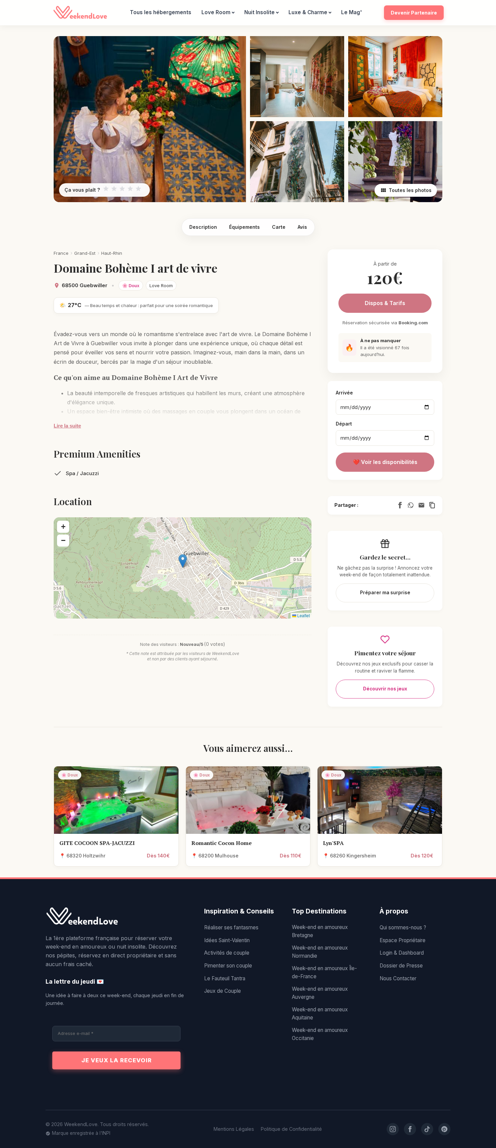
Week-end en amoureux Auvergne (320, 993)
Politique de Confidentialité (291, 1129)
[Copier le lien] (432, 505)
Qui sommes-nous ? (403, 927)
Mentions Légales (234, 1129)
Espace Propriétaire (402, 940)
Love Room (215, 12)
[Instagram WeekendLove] (393, 1129)
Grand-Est (84, 253)
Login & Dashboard (402, 953)
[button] (182, 561)
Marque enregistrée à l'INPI (81, 1133)
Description (203, 227)
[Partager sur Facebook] (399, 505)
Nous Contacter (398, 978)
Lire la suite (67, 426)
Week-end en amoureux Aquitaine (320, 1013)
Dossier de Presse (401, 965)
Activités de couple (226, 953)
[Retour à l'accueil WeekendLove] (116, 916)
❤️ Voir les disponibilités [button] (385, 462)
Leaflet (303, 615)
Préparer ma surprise (385, 592)
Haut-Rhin (111, 253)
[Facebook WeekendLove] (410, 1129)
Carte (278, 227)
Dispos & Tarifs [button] (385, 303)
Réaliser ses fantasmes (231, 927)
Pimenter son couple (228, 965)
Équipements (244, 227)
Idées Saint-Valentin (227, 940)
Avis (302, 227)
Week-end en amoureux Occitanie (320, 1034)
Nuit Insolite (259, 12)
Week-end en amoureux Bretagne (320, 931)
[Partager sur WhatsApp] (410, 505)
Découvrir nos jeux (385, 688)
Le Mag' (351, 12)
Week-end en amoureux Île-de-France (324, 972)
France (61, 253)
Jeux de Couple (222, 991)
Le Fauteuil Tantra (224, 978)
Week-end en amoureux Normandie (320, 952)
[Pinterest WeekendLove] (444, 1129)
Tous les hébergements (160, 12)
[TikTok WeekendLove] (427, 1129)
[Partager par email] (421, 505)
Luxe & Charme (307, 12)
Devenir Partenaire (414, 13)
